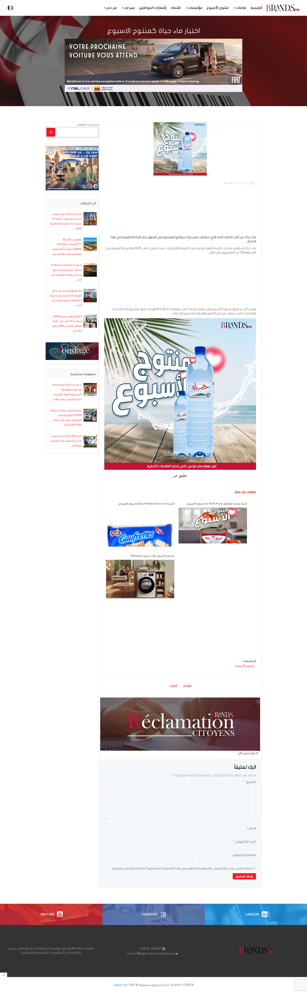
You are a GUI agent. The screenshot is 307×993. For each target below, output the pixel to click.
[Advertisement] (180, 210)
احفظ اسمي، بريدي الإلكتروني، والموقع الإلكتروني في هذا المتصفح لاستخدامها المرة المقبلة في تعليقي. (181, 868)
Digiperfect (121, 984)
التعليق (250, 781)
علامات (241, 8)
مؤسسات (195, 8)
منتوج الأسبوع (218, 8)
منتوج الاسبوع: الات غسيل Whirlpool (152, 555)
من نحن (111, 8)
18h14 (227, 183)
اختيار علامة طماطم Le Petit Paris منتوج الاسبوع (217, 503)
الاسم (251, 828)
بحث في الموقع (88, 124)
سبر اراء (129, 8)
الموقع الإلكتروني (244, 854)
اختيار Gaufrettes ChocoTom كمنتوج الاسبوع (146, 503)
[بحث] (50, 132)
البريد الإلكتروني (244, 841)
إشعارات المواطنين (152, 8)
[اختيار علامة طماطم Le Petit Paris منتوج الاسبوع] (213, 525)
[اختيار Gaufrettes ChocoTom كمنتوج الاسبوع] (140, 536)
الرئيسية (256, 8)
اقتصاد (176, 8)
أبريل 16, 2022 (244, 183)
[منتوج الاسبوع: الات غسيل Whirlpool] (140, 578)
